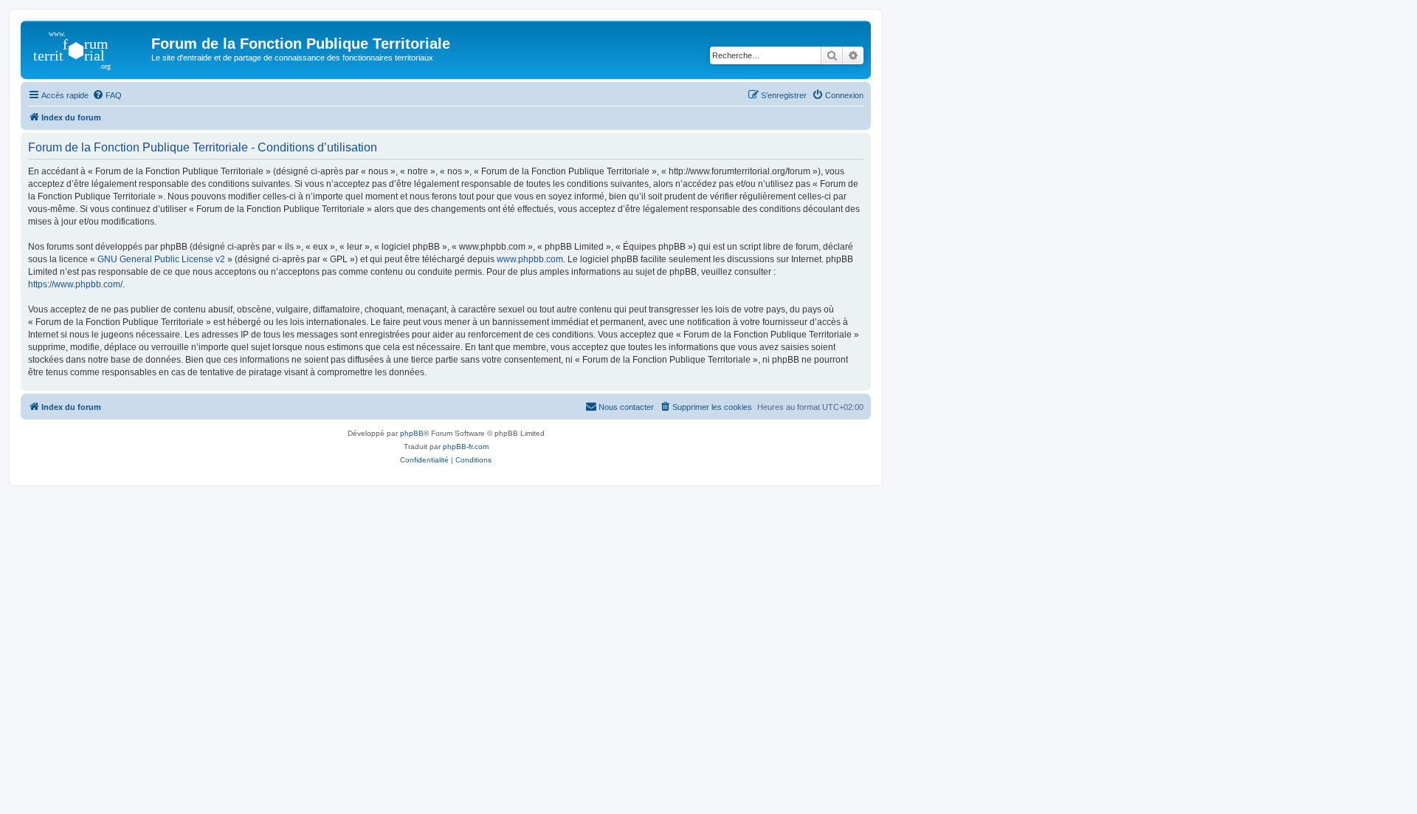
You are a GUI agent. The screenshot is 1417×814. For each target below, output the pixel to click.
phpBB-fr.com (466, 446)
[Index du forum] (87, 48)
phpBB (412, 433)
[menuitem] (107, 95)
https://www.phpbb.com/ (75, 284)
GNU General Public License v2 (161, 259)
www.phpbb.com (530, 259)
